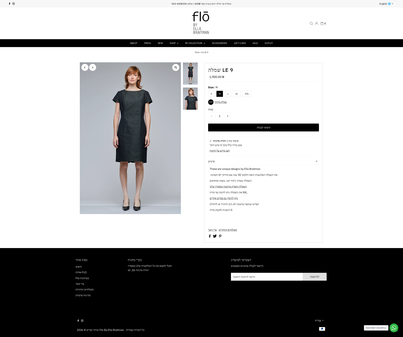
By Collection (194, 43)
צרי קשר (212, 230)
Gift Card (240, 43)
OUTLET (269, 43)
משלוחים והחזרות (85, 289)
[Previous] (84, 67)
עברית (318, 320)
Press (147, 43)
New (160, 43)
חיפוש (79, 266)
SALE (255, 43)
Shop (173, 43)
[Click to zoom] (175, 67)
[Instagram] (13, 4)
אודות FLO (81, 272)
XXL (247, 93)
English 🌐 (385, 3)
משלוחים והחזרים (228, 230)
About (133, 43)
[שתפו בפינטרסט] (220, 236)
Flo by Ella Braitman (111, 330)
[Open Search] (311, 23)
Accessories (219, 43)
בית (202, 52)
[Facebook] (9, 4)
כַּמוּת (210, 109)
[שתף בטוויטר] (215, 236)
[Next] (92, 67)
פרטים (211, 161)
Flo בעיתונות (82, 278)
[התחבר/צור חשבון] (316, 23)
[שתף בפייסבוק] (210, 236)
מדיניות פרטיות (83, 295)
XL (237, 93)
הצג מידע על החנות (220, 150)
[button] (263, 102)
